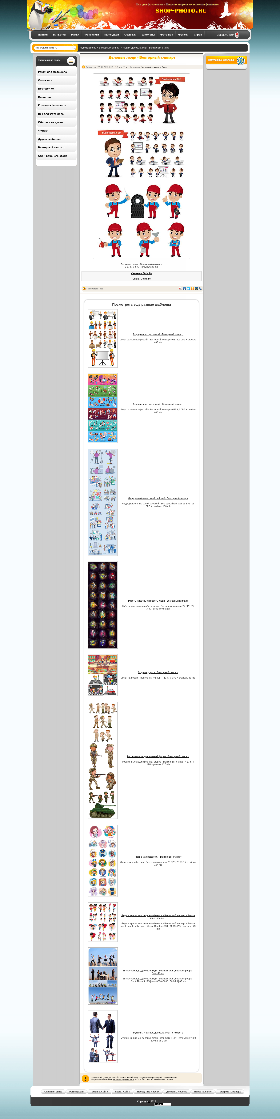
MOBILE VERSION (225, 35)
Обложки (130, 34)
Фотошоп (166, 34)
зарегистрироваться (123, 1079)
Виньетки (59, 34)
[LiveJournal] (200, 288)
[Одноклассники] (192, 288)
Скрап (198, 34)
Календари (111, 34)
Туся (125, 67)
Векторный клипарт (109, 47)
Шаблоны (148, 34)
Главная (42, 34)
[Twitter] (188, 288)
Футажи (183, 34)
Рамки (75, 34)
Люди (126, 47)
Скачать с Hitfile (142, 278)
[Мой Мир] (196, 288)
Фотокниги (92, 34)
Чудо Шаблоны (88, 47)
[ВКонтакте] (184, 288)
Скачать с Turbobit (141, 273)
